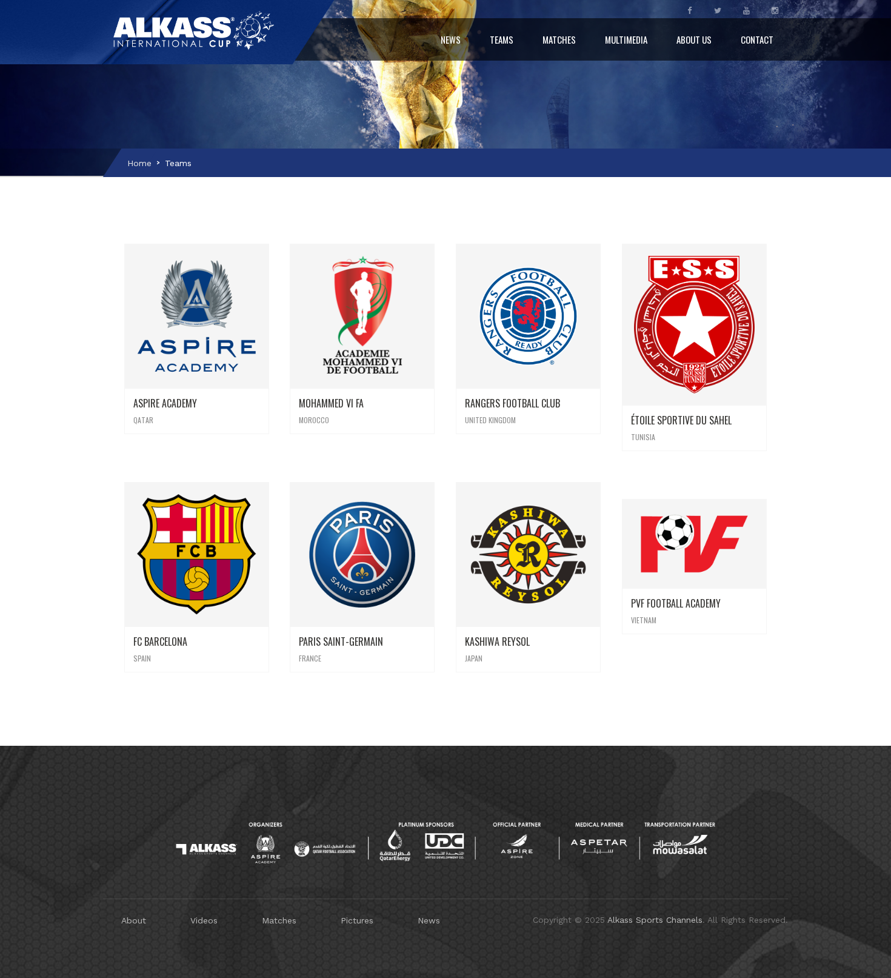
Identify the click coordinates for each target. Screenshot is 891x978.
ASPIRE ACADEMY (165, 403)
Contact (757, 39)
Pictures (357, 920)
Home (139, 163)
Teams (501, 39)
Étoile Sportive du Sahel (681, 420)
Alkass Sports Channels (654, 920)
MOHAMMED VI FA (331, 403)
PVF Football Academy (676, 603)
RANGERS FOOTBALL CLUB (512, 403)
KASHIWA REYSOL (497, 641)
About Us (694, 39)
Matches (559, 39)
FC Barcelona (160, 641)
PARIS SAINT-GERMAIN (341, 641)
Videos (204, 920)
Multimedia (626, 39)
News (451, 39)
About (133, 920)
